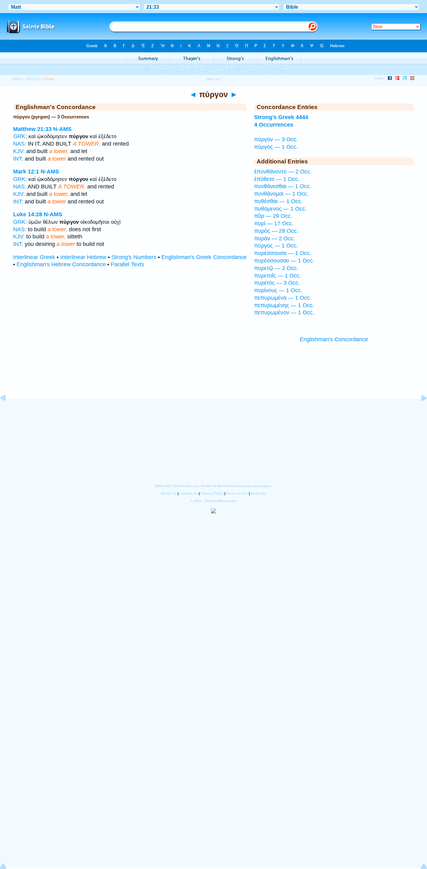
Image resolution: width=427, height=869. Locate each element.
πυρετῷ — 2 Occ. (276, 268)
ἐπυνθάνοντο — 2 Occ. (283, 171)
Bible (17, 79)
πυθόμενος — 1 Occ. (280, 209)
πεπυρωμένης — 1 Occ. (284, 305)
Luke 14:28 (27, 214)
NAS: (19, 144)
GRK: (20, 136)
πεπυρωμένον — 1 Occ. (284, 312)
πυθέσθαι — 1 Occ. (278, 201)
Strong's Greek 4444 (281, 117)
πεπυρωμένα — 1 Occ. (282, 298)
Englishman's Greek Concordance (203, 257)
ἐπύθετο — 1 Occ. (276, 179)
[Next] (419, 412)
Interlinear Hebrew (83, 257)
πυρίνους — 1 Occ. (278, 290)
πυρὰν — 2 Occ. (274, 238)
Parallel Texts (127, 264)
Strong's (32, 79)
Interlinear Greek (34, 257)
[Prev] (8, 412)
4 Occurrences (273, 125)
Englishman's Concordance (334, 339)
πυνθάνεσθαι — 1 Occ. (282, 186)
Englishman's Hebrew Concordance (61, 264)
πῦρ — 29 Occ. (273, 216)
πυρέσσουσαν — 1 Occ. (284, 260)
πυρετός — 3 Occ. (277, 283)
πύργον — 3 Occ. (276, 139)
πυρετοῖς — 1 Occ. (277, 275)
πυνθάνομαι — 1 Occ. (281, 194)
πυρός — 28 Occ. (276, 231)
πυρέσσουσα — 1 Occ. (282, 253)
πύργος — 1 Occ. (276, 147)
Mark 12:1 (26, 171)
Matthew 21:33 (32, 129)
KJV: (19, 151)
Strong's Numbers (133, 257)
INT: (18, 159)
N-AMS (62, 129)
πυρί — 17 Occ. (274, 223)
